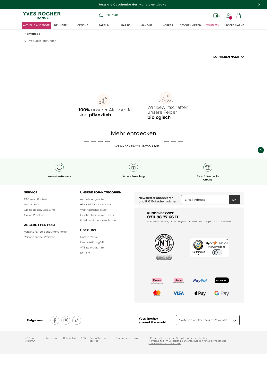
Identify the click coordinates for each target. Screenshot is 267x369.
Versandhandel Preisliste (39, 236)
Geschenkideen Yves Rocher (98, 215)
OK (234, 199)
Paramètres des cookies (98, 339)
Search (101, 15)
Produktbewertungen (128, 338)
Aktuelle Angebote (92, 199)
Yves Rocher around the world (152, 320)
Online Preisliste (34, 215)
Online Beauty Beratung (39, 209)
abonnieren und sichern (158, 199)
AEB (83, 338)
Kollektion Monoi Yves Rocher (98, 220)
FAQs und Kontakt (35, 199)
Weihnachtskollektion (94, 209)
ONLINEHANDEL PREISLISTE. (165, 343)
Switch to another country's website (203, 320)
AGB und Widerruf (30, 339)
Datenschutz (70, 338)
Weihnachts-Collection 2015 (137, 146)
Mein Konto (31, 204)
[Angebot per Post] (216, 15)
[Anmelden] (228, 15)
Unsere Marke (89, 236)
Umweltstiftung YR (92, 242)
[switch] (217, 252)
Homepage (32, 33)
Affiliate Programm (92, 247)
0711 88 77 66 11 (162, 217)
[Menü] (226, 240)
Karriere (85, 252)
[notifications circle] (230, 18)
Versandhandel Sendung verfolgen (46, 231)
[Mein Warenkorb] (239, 15)
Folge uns (35, 320)
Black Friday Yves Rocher (95, 204)
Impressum (52, 338)
